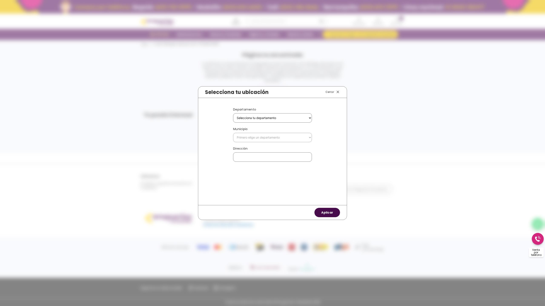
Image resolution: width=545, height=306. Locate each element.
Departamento (244, 109)
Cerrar (330, 92)
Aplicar (327, 212)
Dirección (240, 148)
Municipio (240, 129)
